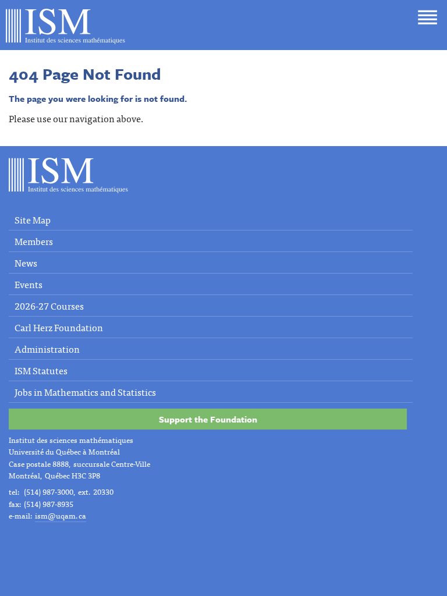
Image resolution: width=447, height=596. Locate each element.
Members (34, 241)
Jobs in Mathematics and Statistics (85, 391)
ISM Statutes (41, 370)
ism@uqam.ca (60, 515)
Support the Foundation (208, 419)
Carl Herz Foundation (59, 327)
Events (28, 284)
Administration (47, 348)
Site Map (33, 219)
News (26, 262)
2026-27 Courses (49, 305)
